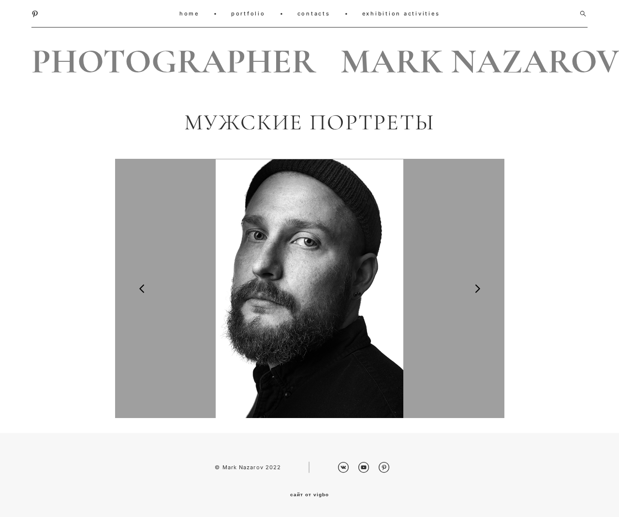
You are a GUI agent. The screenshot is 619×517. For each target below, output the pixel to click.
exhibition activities (401, 13)
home (189, 13)
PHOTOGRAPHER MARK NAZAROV (309, 61)
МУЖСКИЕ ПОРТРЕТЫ (309, 123)
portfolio (248, 13)
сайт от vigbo (309, 494)
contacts (313, 13)
